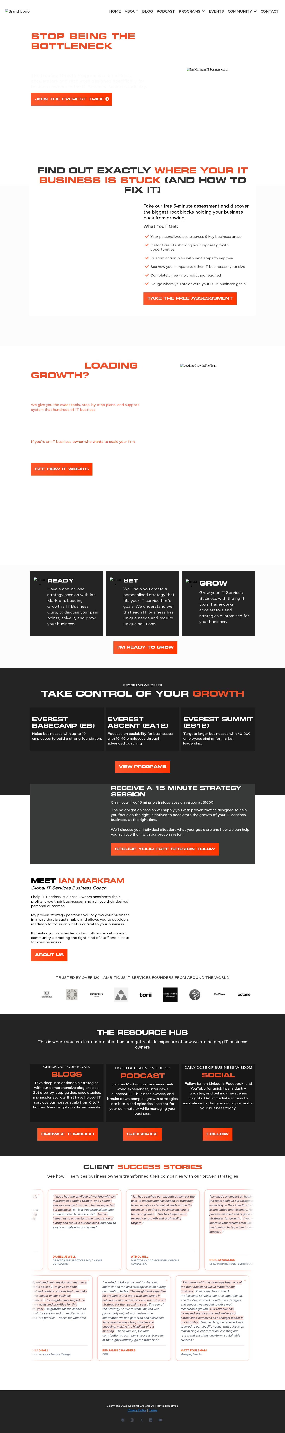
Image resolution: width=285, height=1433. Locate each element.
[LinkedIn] (150, 1420)
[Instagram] (132, 1420)
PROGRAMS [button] (190, 11)
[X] (141, 1420)
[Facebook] (123, 1420)
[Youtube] (160, 1420)
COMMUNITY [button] (240, 11)
